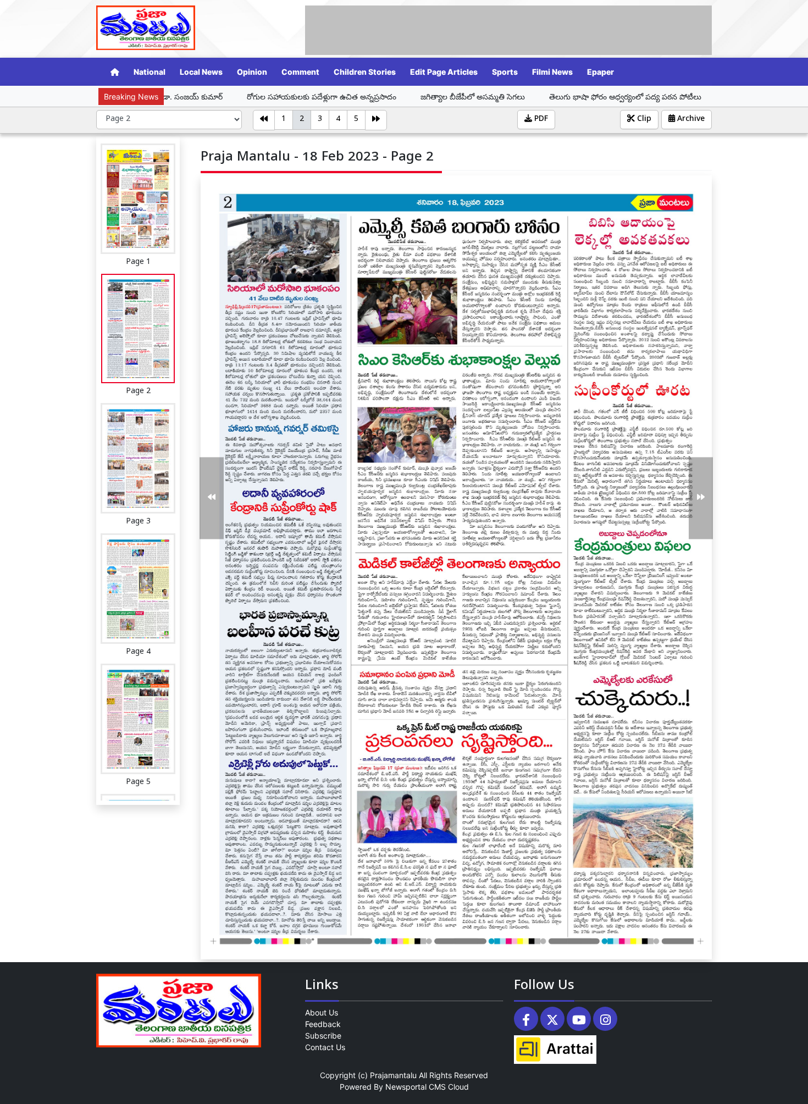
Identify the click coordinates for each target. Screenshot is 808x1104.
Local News (201, 71)
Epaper (600, 71)
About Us (321, 1012)
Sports (505, 71)
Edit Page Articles (444, 71)
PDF (540, 119)
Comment (300, 71)
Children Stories (365, 71)
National (149, 71)
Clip (643, 119)
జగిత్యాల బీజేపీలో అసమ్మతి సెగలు (393, 96)
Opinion (252, 71)
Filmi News (552, 71)
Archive (690, 119)
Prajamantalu (393, 1075)
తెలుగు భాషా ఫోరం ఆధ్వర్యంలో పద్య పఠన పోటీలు (546, 96)
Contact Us (325, 1047)
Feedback (323, 1024)
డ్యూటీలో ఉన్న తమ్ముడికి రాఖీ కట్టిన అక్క (709, 96)
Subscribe (323, 1035)
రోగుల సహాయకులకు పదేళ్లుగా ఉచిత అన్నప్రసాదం (242, 96)
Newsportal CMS (415, 1086)
